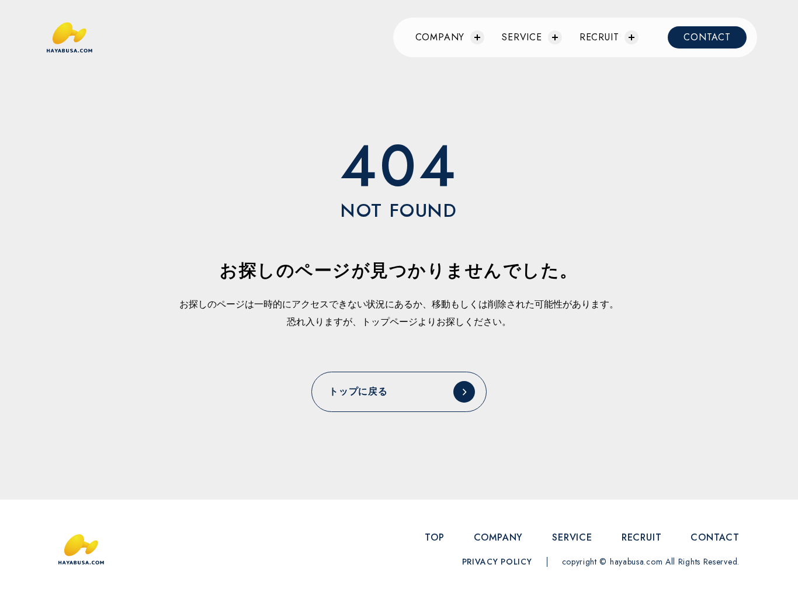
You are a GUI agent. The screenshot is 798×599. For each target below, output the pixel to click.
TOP (434, 537)
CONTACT (707, 37)
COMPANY (498, 537)
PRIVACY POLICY (497, 561)
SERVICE (522, 37)
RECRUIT (599, 37)
